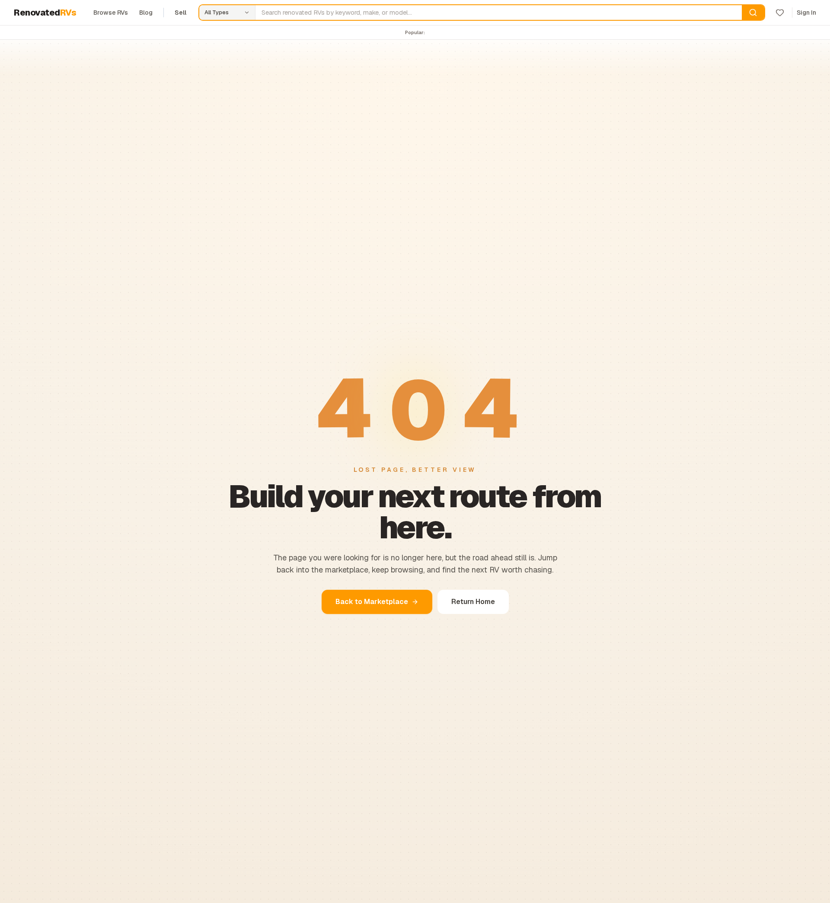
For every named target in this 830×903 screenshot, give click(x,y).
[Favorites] (780, 12)
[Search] (753, 12)
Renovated (45, 12)
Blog (146, 12)
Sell (180, 12)
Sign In (806, 12)
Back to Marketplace (371, 601)
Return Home (473, 601)
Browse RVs (110, 12)
